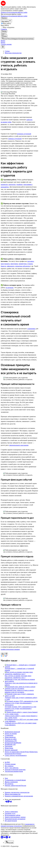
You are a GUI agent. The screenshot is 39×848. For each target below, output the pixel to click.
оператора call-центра (22, 266)
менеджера (14, 264)
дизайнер (19, 184)
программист (27, 184)
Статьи (7, 51)
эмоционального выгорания (18, 445)
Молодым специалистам (13, 53)
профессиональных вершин (10, 649)
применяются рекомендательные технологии (17, 825)
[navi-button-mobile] (3, 47)
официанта (10, 266)
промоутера (23, 264)
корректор (4, 184)
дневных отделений (15, 138)
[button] (3, 41)
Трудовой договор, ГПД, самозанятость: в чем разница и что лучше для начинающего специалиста (20, 708)
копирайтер (5, 187)
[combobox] (9, 842)
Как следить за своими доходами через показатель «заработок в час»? (18, 676)
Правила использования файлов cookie (14, 16)
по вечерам (9, 287)
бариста (3, 266)
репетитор (12, 184)
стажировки (31, 328)
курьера (30, 264)
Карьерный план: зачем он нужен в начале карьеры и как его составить (19, 691)
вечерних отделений (24, 134)
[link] (4, 36)
